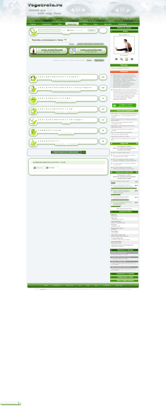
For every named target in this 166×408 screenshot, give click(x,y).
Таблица (71, 44)
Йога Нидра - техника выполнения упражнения (124, 113)
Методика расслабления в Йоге (119, 134)
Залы (79, 285)
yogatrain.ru (43, 289)
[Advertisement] (68, 67)
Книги (96, 285)
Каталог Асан (69, 285)
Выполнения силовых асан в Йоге (120, 136)
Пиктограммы (99, 60)
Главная (46, 285)
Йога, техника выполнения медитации (121, 132)
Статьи (88, 285)
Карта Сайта (119, 285)
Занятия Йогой (57, 285)
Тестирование (107, 285)
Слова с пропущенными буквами (120, 68)
